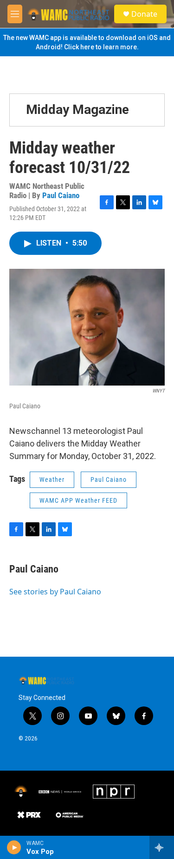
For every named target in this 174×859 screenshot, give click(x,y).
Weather (51, 479)
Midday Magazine (77, 109)
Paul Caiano (60, 195)
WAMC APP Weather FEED (78, 500)
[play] (14, 847)
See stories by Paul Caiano (55, 591)
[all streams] (161, 847)
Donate (144, 14)
